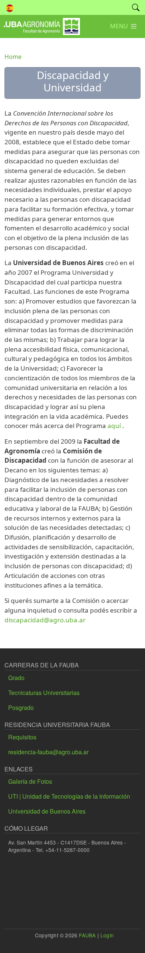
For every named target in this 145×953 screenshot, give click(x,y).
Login (107, 935)
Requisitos (22, 737)
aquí (114, 425)
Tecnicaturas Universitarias (44, 692)
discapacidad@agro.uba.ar (45, 620)
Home (13, 57)
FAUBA (87, 935)
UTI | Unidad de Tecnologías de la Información (69, 796)
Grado (16, 677)
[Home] (40, 23)
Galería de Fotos (30, 781)
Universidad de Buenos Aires (47, 811)
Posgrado (21, 707)
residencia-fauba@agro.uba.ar (48, 752)
